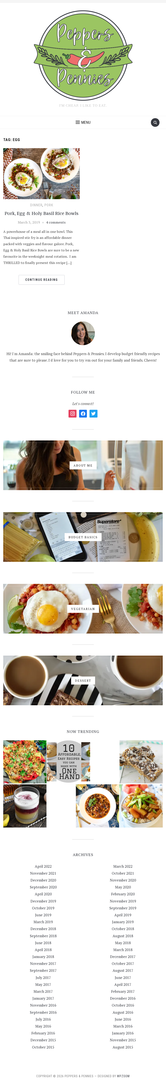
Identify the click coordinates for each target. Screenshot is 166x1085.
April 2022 (43, 866)
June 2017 (123, 977)
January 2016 (123, 1033)
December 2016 (123, 998)
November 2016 (43, 1005)
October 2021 (123, 873)
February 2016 (43, 1033)
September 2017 (43, 970)
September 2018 (43, 935)
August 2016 (123, 1012)
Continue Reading (41, 279)
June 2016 (123, 1019)
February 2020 (123, 893)
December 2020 (43, 880)
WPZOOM (123, 1076)
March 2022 (122, 866)
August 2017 (123, 970)
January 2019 (123, 921)
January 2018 (43, 956)
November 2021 (43, 873)
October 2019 (43, 907)
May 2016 (43, 1026)
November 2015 (123, 1039)
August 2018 (123, 935)
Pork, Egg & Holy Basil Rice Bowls (41, 213)
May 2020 (123, 887)
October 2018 (123, 928)
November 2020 (123, 880)
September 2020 (43, 887)
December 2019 (43, 901)
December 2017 (123, 956)
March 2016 (122, 1026)
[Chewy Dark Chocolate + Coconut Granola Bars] (141, 761)
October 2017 (123, 963)
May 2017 (43, 984)
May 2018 (123, 942)
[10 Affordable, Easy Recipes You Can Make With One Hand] (68, 761)
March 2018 (122, 949)
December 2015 (43, 1039)
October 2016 (123, 1005)
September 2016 (43, 1012)
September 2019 (122, 907)
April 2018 (43, 949)
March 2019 (43, 921)
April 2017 (122, 984)
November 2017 (43, 963)
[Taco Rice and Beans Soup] (97, 806)
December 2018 (43, 928)
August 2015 (123, 1047)
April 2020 (43, 893)
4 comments (55, 222)
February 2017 (123, 991)
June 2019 (43, 914)
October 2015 (43, 1047)
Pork (48, 205)
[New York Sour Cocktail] (24, 806)
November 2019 (123, 901)
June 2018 (43, 942)
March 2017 (43, 991)
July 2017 (43, 977)
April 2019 (122, 914)
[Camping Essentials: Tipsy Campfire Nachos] (24, 761)
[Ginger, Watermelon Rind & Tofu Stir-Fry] (141, 806)
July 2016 (43, 1019)
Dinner (36, 205)
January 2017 (43, 998)
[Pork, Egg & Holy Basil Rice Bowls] (41, 173)
